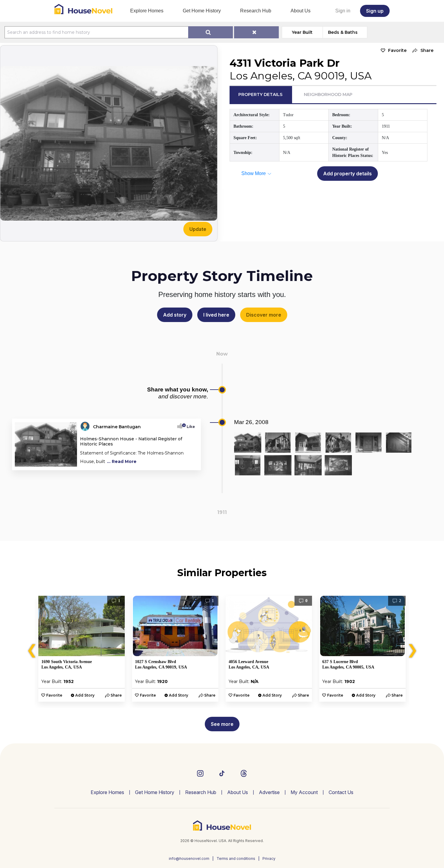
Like (189, 426)
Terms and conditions (236, 858)
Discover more (263, 315)
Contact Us (341, 792)
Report (188, 463)
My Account (304, 792)
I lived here (216, 315)
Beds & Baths (343, 32)
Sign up (375, 11)
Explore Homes (146, 10)
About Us (300, 10)
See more (222, 724)
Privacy (268, 858)
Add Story (85, 695)
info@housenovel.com (189, 858)
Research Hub (255, 10)
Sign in (342, 10)
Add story (174, 315)
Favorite (397, 50)
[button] (421, 50)
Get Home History (202, 10)
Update (197, 229)
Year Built (302, 32)
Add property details (347, 174)
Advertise (269, 792)
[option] (81, 649)
